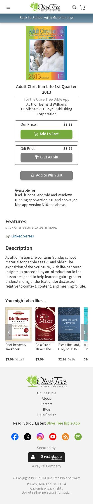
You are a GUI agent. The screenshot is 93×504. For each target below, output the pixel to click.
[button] (74, 7)
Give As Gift (49, 157)
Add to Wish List (49, 175)
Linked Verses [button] (22, 236)
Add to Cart (49, 134)
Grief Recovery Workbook (15, 347)
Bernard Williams (53, 104)
